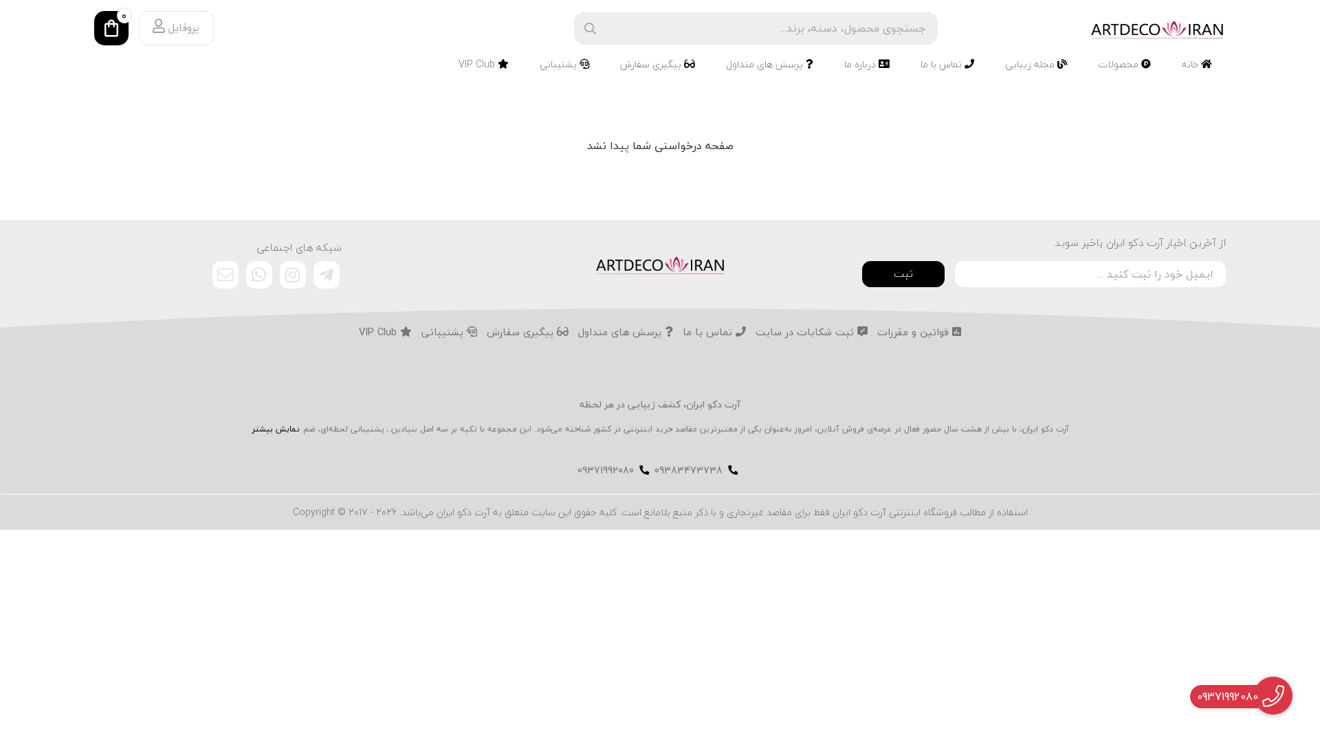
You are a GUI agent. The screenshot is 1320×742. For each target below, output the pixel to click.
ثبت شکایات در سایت (806, 332)
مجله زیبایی (1031, 64)
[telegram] (327, 275)
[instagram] (293, 275)
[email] (225, 275)
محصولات (1119, 64)
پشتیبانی (560, 64)
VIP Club (478, 64)
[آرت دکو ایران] (660, 264)
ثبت (903, 273)
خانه (1191, 64)
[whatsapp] (259, 275)
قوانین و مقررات (914, 332)
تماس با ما (943, 64)
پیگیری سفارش (652, 64)
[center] (590, 28)
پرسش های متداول (766, 64)
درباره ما (861, 64)
